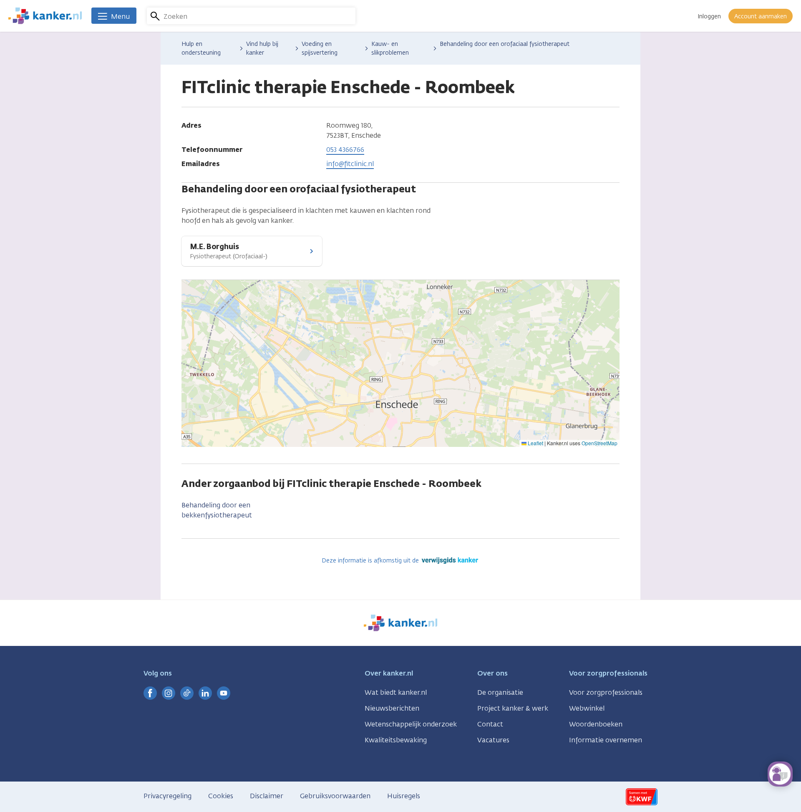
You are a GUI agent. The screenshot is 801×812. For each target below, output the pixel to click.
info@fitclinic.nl (350, 163)
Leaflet (534, 442)
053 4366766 (345, 149)
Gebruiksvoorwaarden (335, 796)
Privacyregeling (167, 796)
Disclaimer (266, 796)
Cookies (220, 796)
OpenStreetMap (599, 442)
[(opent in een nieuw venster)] (150, 693)
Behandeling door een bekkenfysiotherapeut (216, 510)
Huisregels (403, 796)
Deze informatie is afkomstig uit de (371, 561)
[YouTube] (223, 693)
